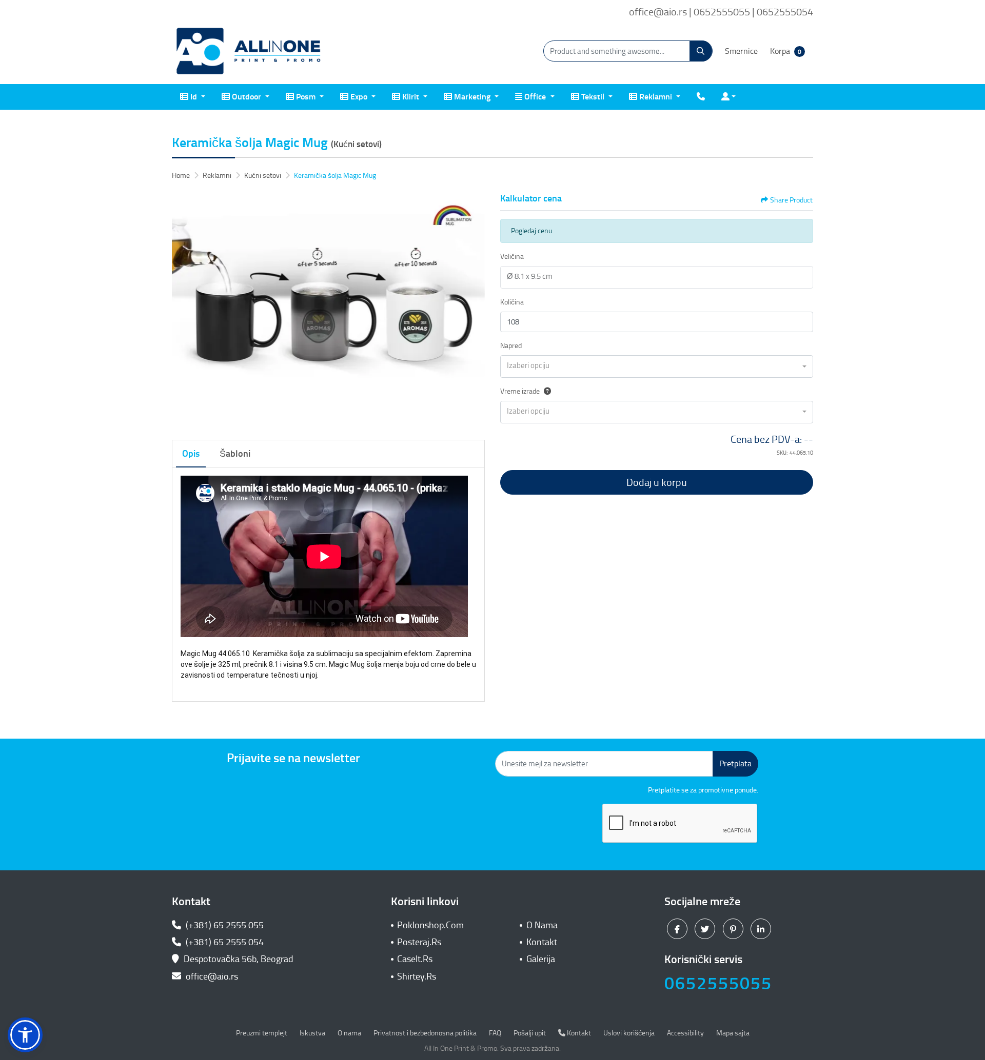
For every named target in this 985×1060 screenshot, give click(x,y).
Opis (191, 453)
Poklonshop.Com (430, 925)
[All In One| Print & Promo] (249, 51)
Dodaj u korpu (656, 482)
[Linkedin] (762, 928)
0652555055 (718, 983)
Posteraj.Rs (419, 942)
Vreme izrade (520, 391)
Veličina (512, 256)
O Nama (542, 925)
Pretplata (735, 763)
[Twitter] (706, 928)
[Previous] (182, 310)
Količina (512, 302)
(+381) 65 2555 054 (224, 942)
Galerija (540, 959)
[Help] (545, 391)
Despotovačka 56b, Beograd (239, 959)
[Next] (474, 310)
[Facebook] (678, 928)
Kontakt (541, 942)
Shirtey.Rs (416, 976)
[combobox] (656, 366)
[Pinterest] (734, 928)
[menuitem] (192, 97)
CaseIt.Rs (414, 959)
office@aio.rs (211, 976)
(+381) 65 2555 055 (224, 925)
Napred (511, 345)
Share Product (791, 200)
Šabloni (235, 453)
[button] (25, 1035)
